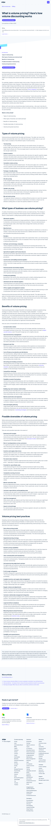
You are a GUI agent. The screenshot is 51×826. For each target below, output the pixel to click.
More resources (6, 6)
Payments (16, 772)
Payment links (17, 770)
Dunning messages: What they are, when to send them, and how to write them (21, 684)
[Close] (48, 819)
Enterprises (28, 741)
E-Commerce (29, 748)
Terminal (16, 782)
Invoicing (16, 763)
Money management (30, 758)
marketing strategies (20, 410)
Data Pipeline (17, 757)
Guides (40, 741)
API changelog (29, 805)
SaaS (27, 762)
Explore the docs (30, 723)
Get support (41, 778)
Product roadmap (42, 766)
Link (15, 767)
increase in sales (31, 438)
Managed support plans (44, 780)
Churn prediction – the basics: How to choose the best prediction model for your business (23, 683)
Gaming (28, 769)
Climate (16, 751)
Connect (16, 753)
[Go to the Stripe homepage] (3, 739)
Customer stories (42, 743)
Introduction (5, 52)
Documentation (29, 800)
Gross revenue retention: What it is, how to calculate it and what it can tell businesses (23, 681)
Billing (13, 6)
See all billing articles (7, 677)
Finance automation (30, 751)
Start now (5, 708)
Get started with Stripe (8, 20)
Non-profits (29, 779)
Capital (15, 748)
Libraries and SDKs (30, 807)
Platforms (28, 760)
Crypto (15, 755)
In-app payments (30, 755)
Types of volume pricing (7, 54)
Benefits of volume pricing (8, 59)
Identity (16, 762)
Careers (40, 768)
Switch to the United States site (26, 823)
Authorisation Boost (18, 745)
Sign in (40, 783)
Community (41, 746)
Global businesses (30, 753)
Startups (28, 743)
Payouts (16, 774)
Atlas (15, 743)
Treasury (16, 784)
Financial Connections (19, 760)
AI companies (29, 763)
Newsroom (41, 770)
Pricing (15, 741)
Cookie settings (42, 760)
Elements (16, 758)
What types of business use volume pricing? (12, 57)
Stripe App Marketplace (31, 790)
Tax (15, 781)
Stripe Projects (29, 809)
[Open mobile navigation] (48, 2)
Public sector (29, 782)
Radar (15, 776)
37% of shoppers (32, 89)
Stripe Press (41, 771)
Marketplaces (29, 757)
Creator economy (30, 765)
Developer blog (29, 810)
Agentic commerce (30, 745)
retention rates (16, 616)
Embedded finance (30, 750)
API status (28, 803)
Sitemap (40, 758)
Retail (27, 784)
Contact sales (13, 708)
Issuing (15, 765)
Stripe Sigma (17, 779)
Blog (40, 745)
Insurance (28, 774)
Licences (41, 756)
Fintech (28, 767)
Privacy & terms (42, 751)
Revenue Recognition (18, 777)
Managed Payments (18, 769)
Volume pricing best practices (9, 64)
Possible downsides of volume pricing (10, 61)
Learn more (4, 34)
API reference (29, 802)
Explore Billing (5, 724)
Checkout (16, 750)
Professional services (31, 780)
